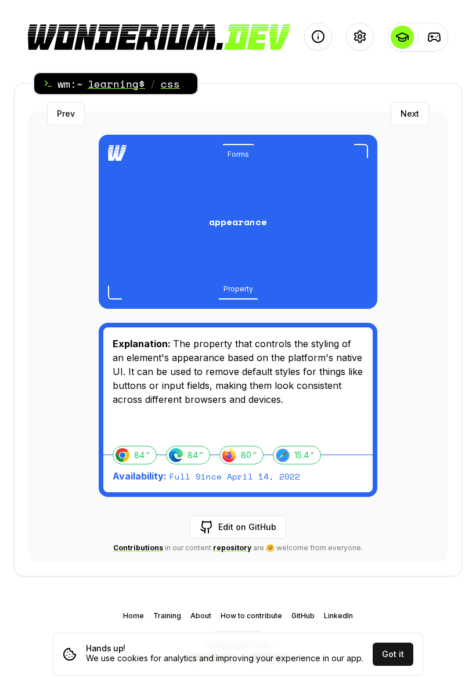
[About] (318, 36)
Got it (393, 654)
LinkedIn (338, 615)
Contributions (138, 547)
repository (232, 547)
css (170, 83)
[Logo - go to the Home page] (159, 37)
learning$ (116, 83)
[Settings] (360, 36)
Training (167, 615)
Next (410, 113)
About (200, 615)
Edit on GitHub (247, 527)
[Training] (434, 37)
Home (133, 615)
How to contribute (251, 615)
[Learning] (402, 37)
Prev (66, 113)
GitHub (303, 615)
